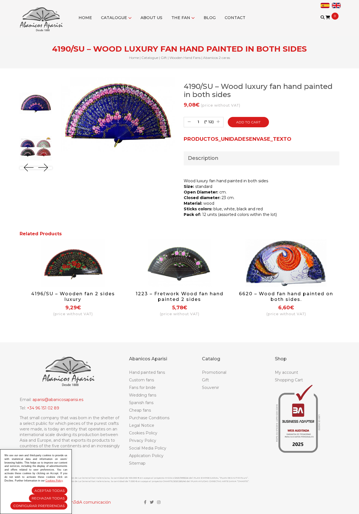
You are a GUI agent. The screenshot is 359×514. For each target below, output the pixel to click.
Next (43, 167)
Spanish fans (141, 402)
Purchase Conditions (149, 417)
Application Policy (146, 455)
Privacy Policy (142, 440)
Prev (29, 167)
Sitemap (137, 463)
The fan (181, 17)
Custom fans (141, 379)
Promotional (214, 372)
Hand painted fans (147, 372)
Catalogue (114, 17)
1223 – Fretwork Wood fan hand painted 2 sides (180, 296)
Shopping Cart (289, 379)
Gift (164, 58)
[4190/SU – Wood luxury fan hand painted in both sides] (36, 103)
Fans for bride (142, 387)
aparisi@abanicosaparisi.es (58, 399)
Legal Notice (141, 425)
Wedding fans (142, 395)
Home (85, 17)
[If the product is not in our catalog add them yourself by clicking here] (323, 23)
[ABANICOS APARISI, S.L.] (43, 15)
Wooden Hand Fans (185, 58)
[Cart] (328, 17)
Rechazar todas (48, 498)
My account (286, 372)
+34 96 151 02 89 (43, 408)
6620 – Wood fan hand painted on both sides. (286, 296)
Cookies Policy (143, 432)
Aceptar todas (49, 490)
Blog (210, 17)
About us (151, 17)
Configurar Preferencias (39, 506)
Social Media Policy (147, 448)
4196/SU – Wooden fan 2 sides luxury (73, 296)
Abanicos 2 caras (216, 58)
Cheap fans (140, 410)
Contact (235, 17)
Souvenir (210, 387)
